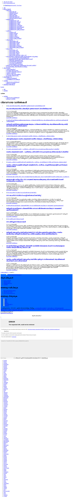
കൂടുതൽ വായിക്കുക (11, 117)
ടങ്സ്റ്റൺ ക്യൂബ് (30, 309)
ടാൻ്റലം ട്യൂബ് (13, 33)
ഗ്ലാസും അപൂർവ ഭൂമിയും (13, 74)
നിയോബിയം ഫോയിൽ (15, 46)
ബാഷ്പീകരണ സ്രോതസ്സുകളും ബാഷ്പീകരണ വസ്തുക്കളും (22, 56)
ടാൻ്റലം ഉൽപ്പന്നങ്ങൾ (15, 38)
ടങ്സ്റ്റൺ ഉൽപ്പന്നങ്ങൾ (15, 18)
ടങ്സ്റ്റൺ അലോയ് (14, 16)
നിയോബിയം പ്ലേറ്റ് (14, 45)
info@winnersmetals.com (9, 3)
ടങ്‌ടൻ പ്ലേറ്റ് (12, 14)
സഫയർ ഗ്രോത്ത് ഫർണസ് (14, 71)
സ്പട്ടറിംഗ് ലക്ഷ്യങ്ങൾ (15, 62)
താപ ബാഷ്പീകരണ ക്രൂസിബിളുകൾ (19, 57)
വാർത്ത (5, 80)
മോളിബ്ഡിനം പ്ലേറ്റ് (14, 24)
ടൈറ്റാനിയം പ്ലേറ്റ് (14, 54)
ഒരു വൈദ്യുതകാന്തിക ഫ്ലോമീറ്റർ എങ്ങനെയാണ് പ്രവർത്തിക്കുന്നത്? (29, 108)
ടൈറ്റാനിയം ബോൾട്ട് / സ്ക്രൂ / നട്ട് (17, 55)
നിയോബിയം (9, 39)
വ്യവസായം (6, 68)
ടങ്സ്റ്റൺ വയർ (13, 15)
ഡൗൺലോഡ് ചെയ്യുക (13, 79)
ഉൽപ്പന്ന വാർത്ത (10, 83)
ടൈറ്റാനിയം (9, 48)
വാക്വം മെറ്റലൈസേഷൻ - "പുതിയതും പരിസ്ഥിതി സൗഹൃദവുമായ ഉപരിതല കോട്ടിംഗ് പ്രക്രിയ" (37, 152)
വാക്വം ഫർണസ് (11, 73)
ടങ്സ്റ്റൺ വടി (12, 11)
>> (8, 272)
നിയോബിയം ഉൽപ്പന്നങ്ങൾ (16, 47)
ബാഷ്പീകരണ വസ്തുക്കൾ (16, 64)
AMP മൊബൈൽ (58, 308)
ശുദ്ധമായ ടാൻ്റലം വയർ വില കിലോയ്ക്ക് (47, 309)
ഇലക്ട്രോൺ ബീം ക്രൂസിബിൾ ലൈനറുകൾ (21, 59)
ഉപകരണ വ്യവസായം (12, 75)
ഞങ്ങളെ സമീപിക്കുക (9, 84)
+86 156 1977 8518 (7, 1)
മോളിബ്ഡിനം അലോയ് (15, 28)
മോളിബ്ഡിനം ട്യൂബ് (15, 22)
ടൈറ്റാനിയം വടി (13, 50)
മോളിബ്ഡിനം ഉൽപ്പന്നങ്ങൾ (16, 29)
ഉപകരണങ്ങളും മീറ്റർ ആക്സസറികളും (16, 66)
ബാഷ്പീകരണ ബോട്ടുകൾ (16, 61)
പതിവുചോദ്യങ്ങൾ (11, 78)
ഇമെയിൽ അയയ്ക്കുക (7, 313)
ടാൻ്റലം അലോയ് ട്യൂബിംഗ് (15, 310)
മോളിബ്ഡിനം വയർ (14, 23)
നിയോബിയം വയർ (14, 43)
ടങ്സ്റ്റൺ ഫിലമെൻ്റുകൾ (16, 60)
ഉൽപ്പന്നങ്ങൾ (7, 9)
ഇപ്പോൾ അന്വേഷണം (9, 290)
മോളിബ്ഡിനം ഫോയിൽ (15, 25)
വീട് (4, 7)
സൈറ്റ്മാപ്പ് (50, 308)
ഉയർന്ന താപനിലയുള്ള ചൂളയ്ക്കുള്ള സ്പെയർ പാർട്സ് (21, 65)
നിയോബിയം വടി (13, 41)
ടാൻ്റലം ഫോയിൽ (14, 37)
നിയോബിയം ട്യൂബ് (14, 42)
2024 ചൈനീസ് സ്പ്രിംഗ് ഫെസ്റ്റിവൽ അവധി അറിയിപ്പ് (23, 195)
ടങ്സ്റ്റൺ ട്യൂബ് (13, 13)
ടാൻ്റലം (8, 30)
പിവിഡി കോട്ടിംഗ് (10, 69)
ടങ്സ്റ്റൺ (8, 10)
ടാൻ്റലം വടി (12, 32)
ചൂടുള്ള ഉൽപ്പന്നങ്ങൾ (40, 308)
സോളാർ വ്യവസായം (12, 70)
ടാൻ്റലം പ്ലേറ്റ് (13, 36)
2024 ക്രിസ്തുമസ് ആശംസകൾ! (16, 221)
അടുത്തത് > (5, 272)
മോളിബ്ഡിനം (10, 19)
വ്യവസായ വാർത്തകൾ (12, 82)
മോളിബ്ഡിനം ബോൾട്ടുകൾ (16, 27)
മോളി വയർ (4, 309)
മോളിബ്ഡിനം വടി (14, 20)
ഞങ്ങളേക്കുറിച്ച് (7, 77)
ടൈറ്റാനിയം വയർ (14, 51)
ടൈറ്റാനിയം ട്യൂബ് (14, 52)
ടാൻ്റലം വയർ (13, 34)
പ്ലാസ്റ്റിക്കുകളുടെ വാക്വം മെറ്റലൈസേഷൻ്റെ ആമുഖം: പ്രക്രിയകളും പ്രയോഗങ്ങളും (34, 139)
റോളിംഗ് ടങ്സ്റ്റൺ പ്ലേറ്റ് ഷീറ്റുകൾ (16, 309)
